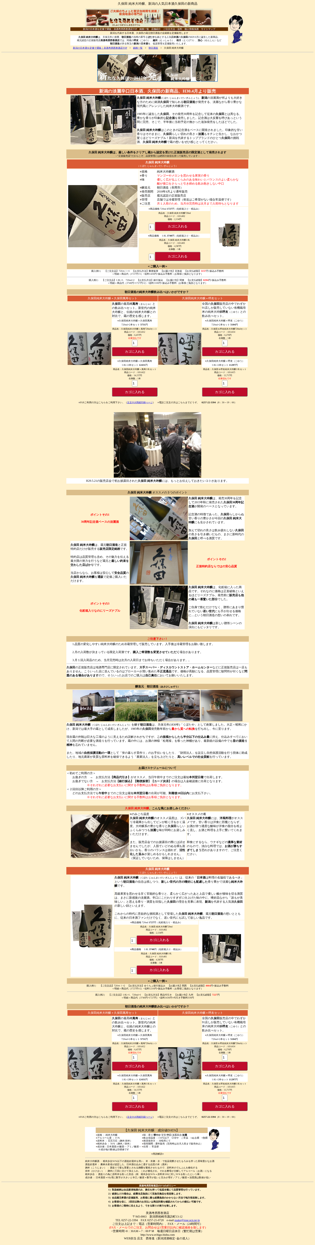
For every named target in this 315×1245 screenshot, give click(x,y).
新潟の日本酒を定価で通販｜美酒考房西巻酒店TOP (100, 48)
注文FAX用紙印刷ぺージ (140, 402)
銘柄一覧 (138, 48)
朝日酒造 (153, 48)
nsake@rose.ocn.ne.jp (187, 1220)
